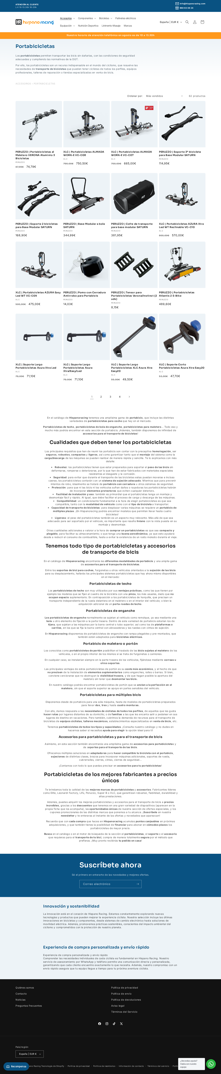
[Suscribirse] (137, 884)
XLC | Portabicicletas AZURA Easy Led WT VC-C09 (38, 294)
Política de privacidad (124, 987)
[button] (67, 18)
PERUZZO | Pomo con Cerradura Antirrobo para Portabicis (84, 294)
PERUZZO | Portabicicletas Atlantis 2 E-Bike (177, 294)
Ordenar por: (135, 95)
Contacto (21, 993)
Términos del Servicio (124, 1011)
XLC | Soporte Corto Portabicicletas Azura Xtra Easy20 (182, 366)
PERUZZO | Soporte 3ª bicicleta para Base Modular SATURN (180, 153)
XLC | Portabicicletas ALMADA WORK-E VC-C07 (131, 153)
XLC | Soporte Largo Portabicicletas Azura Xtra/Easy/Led (78, 368)
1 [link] (92, 396)
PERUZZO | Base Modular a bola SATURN (84, 225)
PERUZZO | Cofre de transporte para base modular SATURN (132, 225)
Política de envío (121, 993)
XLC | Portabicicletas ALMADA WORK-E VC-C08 (83, 153)
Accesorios (23, 83)
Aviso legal (117, 1005)
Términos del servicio (158, 1066)
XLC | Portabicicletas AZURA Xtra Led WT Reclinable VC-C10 (181, 225)
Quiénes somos (25, 987)
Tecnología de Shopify (52, 1066)
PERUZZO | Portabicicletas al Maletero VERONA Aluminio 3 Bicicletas (35, 155)
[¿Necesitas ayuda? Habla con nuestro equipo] (211, 1064)
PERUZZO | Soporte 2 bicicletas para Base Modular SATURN (37, 225)
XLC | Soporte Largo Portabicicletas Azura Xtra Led (36, 366)
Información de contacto (131, 1066)
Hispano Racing (33, 1066)
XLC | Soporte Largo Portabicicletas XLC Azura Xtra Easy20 (131, 368)
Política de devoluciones (126, 999)
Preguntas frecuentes (29, 1005)
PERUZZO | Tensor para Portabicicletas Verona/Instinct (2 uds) (134, 296)
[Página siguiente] (129, 397)
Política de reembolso (104, 1066)
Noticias (21, 999)
